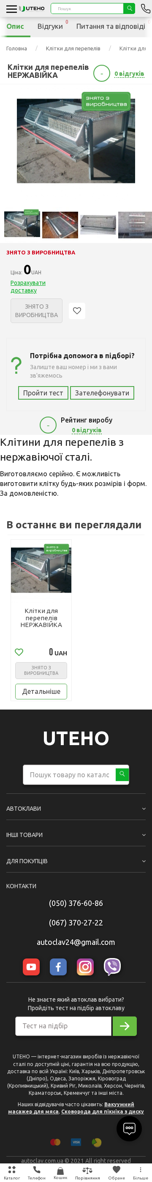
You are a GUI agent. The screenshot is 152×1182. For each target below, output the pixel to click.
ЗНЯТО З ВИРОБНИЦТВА (41, 670)
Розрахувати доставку (28, 286)
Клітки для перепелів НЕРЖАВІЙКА (41, 617)
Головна (16, 48)
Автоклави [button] (23, 808)
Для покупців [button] (27, 861)
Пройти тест (43, 393)
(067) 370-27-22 (76, 922)
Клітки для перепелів (73, 48)
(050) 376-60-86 (76, 903)
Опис (15, 26)
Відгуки (53, 24)
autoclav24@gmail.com (76, 942)
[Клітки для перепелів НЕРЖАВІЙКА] (76, 143)
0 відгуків (129, 73)
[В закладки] (77, 311)
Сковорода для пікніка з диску (102, 1111)
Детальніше (41, 691)
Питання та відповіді (113, 24)
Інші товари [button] (24, 834)
